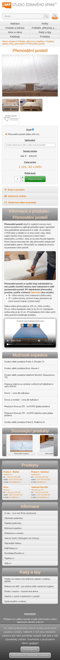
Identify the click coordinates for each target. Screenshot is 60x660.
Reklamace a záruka (13, 533)
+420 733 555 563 (15, 495)
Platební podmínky (12, 523)
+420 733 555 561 (15, 480)
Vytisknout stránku (16, 196)
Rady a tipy (45, 32)
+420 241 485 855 (14, 477)
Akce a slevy (15, 32)
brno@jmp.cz (14, 497)
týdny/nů (33, 156)
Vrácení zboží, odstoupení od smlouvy (21, 538)
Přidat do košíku (35, 179)
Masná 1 (6, 490)
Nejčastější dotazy (12, 543)
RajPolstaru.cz (11, 548)
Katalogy (15, 36)
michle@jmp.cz (15, 482)
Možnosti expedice (12, 528)
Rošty (45, 23)
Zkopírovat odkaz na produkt (22, 202)
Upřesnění (36, 292)
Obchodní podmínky (13, 518)
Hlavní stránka (8, 41)
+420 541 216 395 (14, 492)
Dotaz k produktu (16, 189)
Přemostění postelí (36, 44)
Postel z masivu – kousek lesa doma (21, 591)
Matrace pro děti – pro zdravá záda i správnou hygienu (29, 586)
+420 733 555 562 (43, 480)
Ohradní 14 (7, 475)
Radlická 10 (35, 475)
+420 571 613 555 (41, 492)
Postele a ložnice (14, 28)
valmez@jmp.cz (43, 497)
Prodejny (45, 36)
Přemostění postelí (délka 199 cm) (23, 134)
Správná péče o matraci (15, 601)
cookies (33, 643)
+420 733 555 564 (43, 495)
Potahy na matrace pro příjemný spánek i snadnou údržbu (27, 580)
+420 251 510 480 (41, 477)
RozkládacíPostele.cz (14, 553)
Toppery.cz (9, 558)
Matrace (15, 23)
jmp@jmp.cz (41, 482)
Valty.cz (7, 563)
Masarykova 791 (37, 490)
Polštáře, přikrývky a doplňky (46, 28)
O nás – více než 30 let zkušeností (20, 513)
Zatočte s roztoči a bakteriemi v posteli (21, 596)
